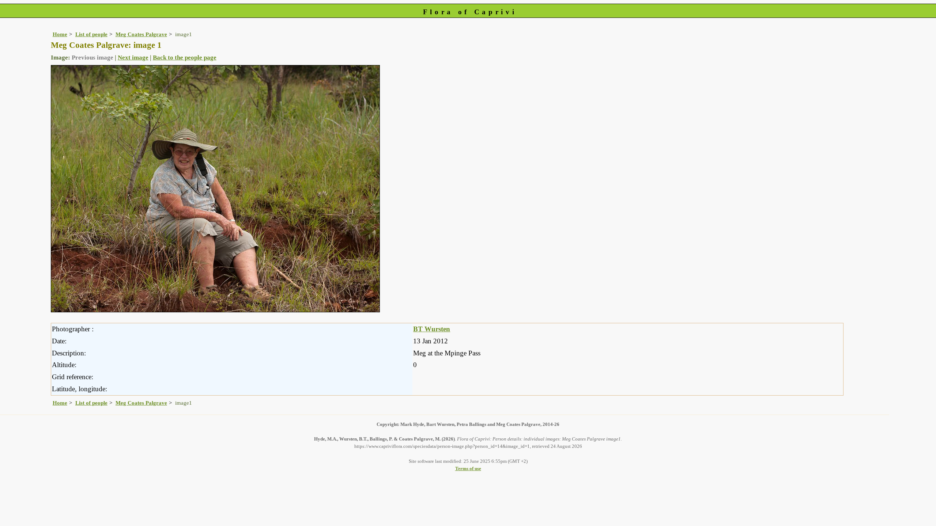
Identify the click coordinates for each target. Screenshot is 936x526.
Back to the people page (184, 57)
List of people (91, 34)
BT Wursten (431, 329)
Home (60, 34)
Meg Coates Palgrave (141, 34)
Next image (133, 57)
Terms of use (468, 468)
